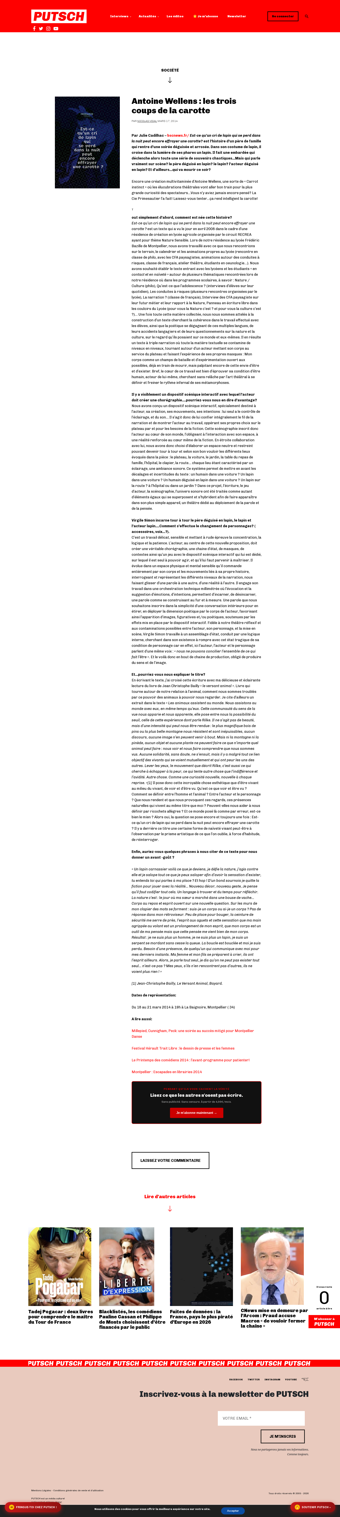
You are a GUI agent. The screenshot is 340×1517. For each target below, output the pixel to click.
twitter (254, 1379)
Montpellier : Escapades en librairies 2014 (167, 1072)
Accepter (233, 1511)
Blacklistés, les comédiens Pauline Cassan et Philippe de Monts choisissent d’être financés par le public (132, 1319)
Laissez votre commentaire (170, 1160)
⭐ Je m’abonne (205, 16)
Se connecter (283, 16)
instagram (272, 1379)
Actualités (147, 16)
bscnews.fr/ (178, 135)
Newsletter (236, 16)
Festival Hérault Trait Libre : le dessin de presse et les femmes (183, 1048)
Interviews (119, 16)
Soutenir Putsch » (313, 1507)
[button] (307, 16)
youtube (291, 1379)
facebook (236, 1379)
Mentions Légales (41, 1490)
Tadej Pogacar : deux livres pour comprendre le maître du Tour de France (60, 1317)
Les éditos (175, 16)
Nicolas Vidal (147, 121)
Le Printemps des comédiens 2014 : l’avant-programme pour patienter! (191, 1060)
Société (170, 70)
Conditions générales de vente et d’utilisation (78, 1490)
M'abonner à (324, 1319)
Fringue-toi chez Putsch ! (33, 1507)
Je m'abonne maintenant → (196, 1112)
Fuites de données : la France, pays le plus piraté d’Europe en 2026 (201, 1317)
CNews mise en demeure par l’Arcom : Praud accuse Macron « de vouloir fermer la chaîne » (274, 1318)
